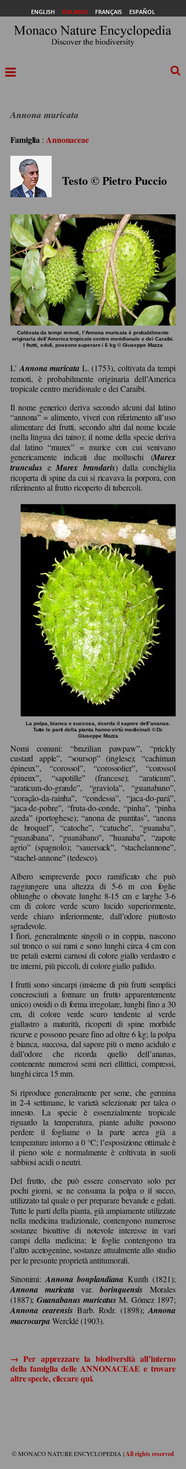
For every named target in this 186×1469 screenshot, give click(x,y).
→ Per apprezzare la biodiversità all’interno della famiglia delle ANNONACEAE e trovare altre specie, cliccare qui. (93, 1368)
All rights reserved (150, 1453)
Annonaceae (67, 139)
